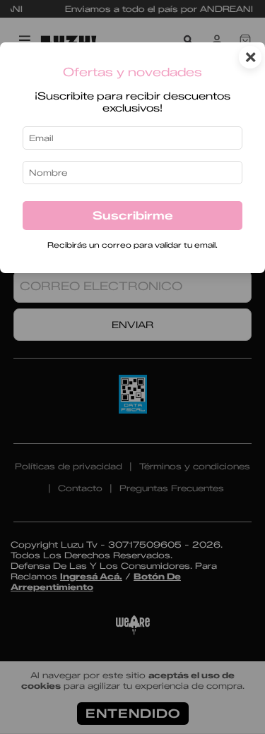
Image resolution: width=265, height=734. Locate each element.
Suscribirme (133, 215)
